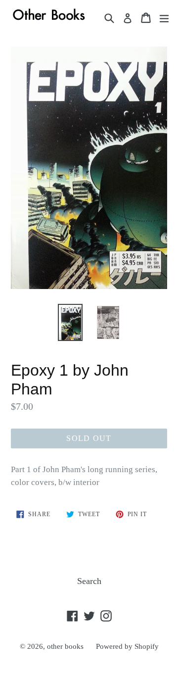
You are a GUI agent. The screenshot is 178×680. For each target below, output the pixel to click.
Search (89, 581)
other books (65, 646)
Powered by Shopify (127, 646)
